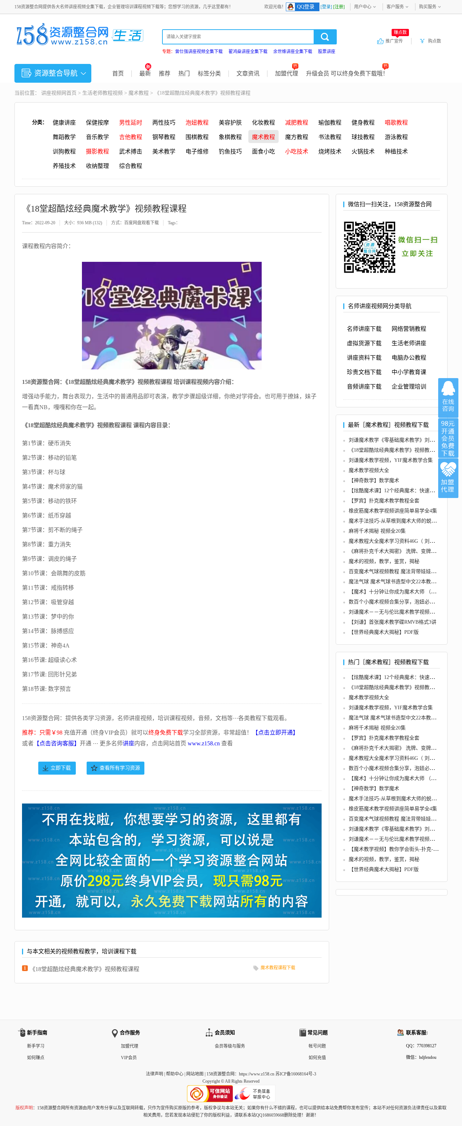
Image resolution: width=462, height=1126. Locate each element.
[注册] (339, 6)
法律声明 (154, 1074)
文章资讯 (248, 73)
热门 (184, 73)
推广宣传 (396, 41)
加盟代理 (286, 73)
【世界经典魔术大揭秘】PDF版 (384, 632)
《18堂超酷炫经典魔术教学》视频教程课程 (84, 969)
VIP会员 (129, 1057)
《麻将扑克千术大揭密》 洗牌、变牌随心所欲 (400, 551)
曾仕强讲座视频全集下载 (199, 51)
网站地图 (195, 1074)
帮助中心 (174, 1074)
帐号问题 (317, 1046)
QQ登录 (305, 6)
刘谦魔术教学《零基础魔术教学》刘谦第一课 (399, 440)
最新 (145, 73)
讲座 (128, 743)
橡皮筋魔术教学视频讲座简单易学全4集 (393, 511)
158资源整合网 (220, 1074)
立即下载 (61, 768)
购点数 (434, 41)
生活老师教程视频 (102, 93)
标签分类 (209, 73)
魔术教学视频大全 (369, 470)
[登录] (326, 6)
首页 (118, 73)
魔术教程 (138, 93)
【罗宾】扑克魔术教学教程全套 (384, 500)
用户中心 (362, 6)
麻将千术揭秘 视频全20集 (377, 531)
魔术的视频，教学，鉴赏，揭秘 (384, 561)
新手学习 (35, 1046)
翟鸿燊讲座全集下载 (247, 51)
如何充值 (317, 1057)
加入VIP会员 (448, 438)
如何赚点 (35, 1057)
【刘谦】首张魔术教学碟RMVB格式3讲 (392, 622)
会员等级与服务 (230, 1046)
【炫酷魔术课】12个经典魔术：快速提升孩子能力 (404, 490)
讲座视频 (51, 93)
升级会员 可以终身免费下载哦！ (347, 73)
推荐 (164, 73)
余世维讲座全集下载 (292, 51)
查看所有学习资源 (120, 768)
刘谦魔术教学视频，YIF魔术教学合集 (391, 460)
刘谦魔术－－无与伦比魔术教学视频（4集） (398, 612)
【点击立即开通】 (275, 732)
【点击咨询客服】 (57, 743)
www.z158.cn (204, 743)
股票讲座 (326, 51)
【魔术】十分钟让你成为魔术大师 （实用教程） (402, 591)
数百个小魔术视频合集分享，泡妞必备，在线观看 (404, 602)
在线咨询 (448, 398)
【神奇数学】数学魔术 (374, 480)
